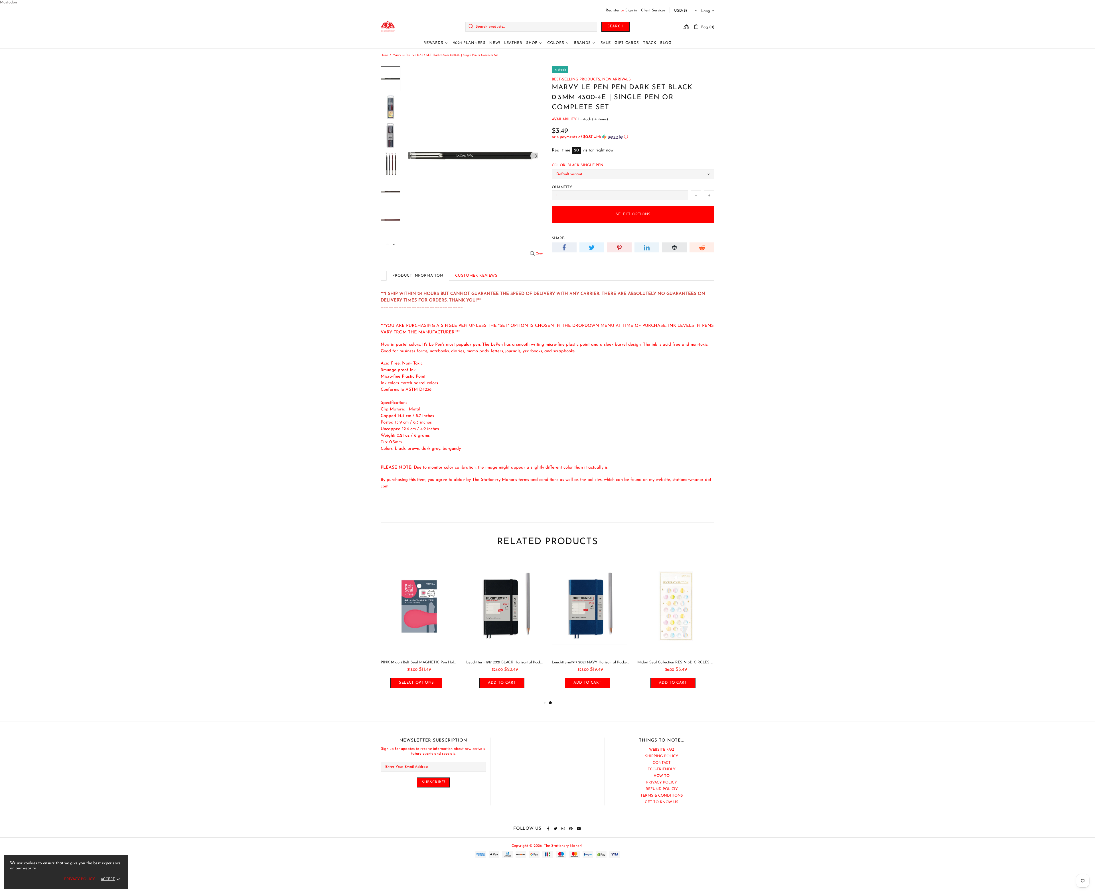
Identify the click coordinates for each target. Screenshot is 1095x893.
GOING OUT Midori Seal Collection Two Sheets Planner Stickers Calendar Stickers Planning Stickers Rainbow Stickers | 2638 (504, 662)
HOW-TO (662, 776)
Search (615, 26)
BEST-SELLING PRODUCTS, (576, 79)
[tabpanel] (419, 628)
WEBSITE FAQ (661, 750)
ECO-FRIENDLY (662, 769)
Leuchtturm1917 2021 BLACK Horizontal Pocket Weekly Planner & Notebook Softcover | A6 (675, 662)
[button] (633, 137)
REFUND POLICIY (662, 789)
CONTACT (662, 763)
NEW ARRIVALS (616, 79)
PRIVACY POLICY (661, 782)
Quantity (562, 187)
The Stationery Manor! (388, 26)
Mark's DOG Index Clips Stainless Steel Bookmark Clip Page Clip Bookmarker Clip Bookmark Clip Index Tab (419, 662)
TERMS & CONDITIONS (661, 795)
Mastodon (8, 2)
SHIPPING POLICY (661, 756)
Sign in (631, 10)
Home (384, 55)
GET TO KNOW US (661, 802)
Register (613, 10)
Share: (558, 238)
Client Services (653, 10)
